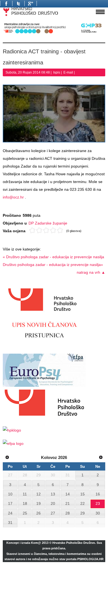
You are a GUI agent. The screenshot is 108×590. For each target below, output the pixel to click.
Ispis (57, 72)
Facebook (6, 3)
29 (82, 513)
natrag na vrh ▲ (91, 272)
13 (53, 494)
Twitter (18, 3)
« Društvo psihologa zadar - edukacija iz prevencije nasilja (53, 257)
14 (67, 494)
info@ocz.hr (13, 197)
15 (82, 494)
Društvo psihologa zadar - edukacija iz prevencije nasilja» (53, 264)
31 (10, 522)
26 (38, 513)
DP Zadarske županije (48, 223)
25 (25, 513)
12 (38, 494)
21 (67, 503)
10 (10, 494)
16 (98, 494)
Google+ (30, 3)
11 (25, 494)
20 (53, 503)
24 (10, 513)
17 (10, 503)
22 (82, 503)
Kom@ (36, 542)
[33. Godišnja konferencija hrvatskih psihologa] (54, 33)
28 (67, 513)
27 (53, 513)
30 (98, 513)
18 (25, 503)
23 (98, 503)
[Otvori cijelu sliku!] (54, 113)
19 (38, 503)
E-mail (68, 72)
